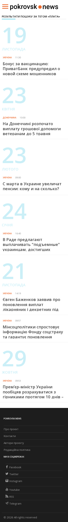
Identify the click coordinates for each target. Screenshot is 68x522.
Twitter (14, 474)
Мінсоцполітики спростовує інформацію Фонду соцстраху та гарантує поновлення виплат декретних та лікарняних (33, 336)
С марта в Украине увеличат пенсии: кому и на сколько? (32, 186)
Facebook (15, 467)
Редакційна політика (17, 450)
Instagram (15, 481)
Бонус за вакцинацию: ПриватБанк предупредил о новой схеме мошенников (31, 68)
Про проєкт (11, 429)
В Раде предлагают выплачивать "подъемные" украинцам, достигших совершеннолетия (31, 247)
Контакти (10, 436)
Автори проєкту (14, 443)
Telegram (15, 503)
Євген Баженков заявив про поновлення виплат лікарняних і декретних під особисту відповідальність (31, 307)
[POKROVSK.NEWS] (34, 6)
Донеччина (9, 117)
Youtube (14, 489)
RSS (11, 496)
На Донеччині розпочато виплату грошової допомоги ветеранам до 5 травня (32, 128)
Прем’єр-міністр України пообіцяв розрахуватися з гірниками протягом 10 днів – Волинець (33, 394)
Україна (7, 57)
